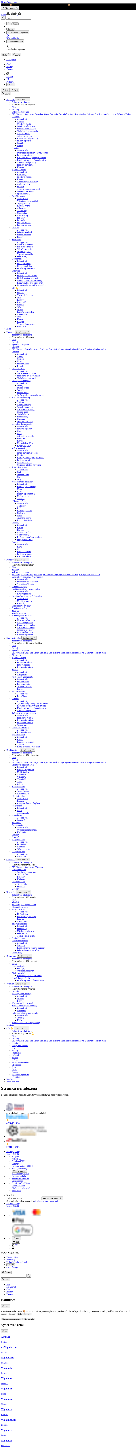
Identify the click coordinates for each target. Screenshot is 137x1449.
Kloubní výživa (23, 206)
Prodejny (15, 1163)
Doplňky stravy (18, 196)
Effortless (121, 114)
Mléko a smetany (24, 462)
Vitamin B (21, 774)
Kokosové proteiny (25, 635)
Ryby (19, 491)
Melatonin (21, 856)
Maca (19, 810)
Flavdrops (21, 438)
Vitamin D (21, 779)
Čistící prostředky (24, 266)
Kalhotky (21, 879)
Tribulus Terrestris (24, 686)
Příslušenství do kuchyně (27, 278)
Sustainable (29, 114)
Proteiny (15, 148)
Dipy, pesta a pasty (25, 539)
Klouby (20, 300)
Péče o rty (21, 919)
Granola (20, 359)
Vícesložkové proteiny (26, 162)
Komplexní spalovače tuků (28, 747)
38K (17, 1242)
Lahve (19, 1001)
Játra (19, 317)
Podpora (15, 1156)
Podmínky (10, 1260)
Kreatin (20, 179)
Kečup (20, 527)
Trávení (20, 307)
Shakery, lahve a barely (27, 275)
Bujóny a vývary (24, 445)
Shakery (20, 998)
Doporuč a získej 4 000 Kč (23, 1166)
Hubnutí (20, 305)
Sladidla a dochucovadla (27, 131)
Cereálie (20, 121)
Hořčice (20, 530)
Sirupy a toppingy (24, 429)
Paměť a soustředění (25, 312)
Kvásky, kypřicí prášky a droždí (30, 458)
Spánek (20, 309)
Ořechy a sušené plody (26, 126)
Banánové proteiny (25, 632)
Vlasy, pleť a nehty (25, 295)
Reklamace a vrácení (20, 1178)
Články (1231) (12, 1154)
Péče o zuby (22, 256)
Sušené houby (23, 392)
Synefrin (20, 744)
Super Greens (23, 791)
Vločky (20, 356)
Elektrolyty (21, 174)
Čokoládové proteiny (26, 627)
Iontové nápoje (23, 665)
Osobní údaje (12, 1267)
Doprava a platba (19, 1176)
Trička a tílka (22, 874)
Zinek (19, 782)
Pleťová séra (22, 914)
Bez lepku (54, 114)
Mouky (20, 455)
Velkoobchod (17, 1181)
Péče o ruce (22, 933)
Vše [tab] (8, 1284)
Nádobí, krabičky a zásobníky (29, 280)
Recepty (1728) (13, 1151)
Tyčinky (20, 402)
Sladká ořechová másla (27, 378)
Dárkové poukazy (19, 1171)
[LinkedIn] (13, 1248)
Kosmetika (16, 239)
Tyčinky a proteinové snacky (29, 189)
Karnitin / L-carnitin (25, 742)
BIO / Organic (18, 114)
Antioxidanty (22, 215)
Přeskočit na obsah (9, 2)
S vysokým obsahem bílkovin (81, 114)
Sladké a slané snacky (26, 129)
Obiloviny (21, 513)
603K (17, 1239)
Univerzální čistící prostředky (29, 975)
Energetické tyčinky (25, 720)
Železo (20, 784)
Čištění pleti (22, 921)
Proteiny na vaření (25, 165)
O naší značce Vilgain (21, 1183)
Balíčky (9, 1079)
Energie (20, 321)
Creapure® (21, 674)
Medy (19, 433)
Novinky (15, 109)
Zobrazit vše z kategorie (22, 102)
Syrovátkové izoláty (25, 584)
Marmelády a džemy (25, 443)
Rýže (19, 508)
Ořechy (20, 385)
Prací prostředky (24, 263)
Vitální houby (23, 794)
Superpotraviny (23, 203)
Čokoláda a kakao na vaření (29, 465)
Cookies (10, 1265)
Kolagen (20, 167)
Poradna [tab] (9, 1294)
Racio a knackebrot (25, 520)
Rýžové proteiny (24, 594)
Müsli (19, 361)
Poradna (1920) (18, 1161)
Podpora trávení (24, 222)
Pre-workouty (23, 682)
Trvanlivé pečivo (24, 518)
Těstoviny (21, 506)
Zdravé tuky (22, 210)
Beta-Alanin (22, 696)
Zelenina (20, 498)
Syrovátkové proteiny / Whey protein (32, 153)
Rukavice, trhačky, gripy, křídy (30, 283)
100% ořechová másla (26, 373)
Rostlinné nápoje (24, 556)
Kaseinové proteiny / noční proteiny (32, 160)
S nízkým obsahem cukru (105, 114)
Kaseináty (21, 603)
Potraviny (16, 116)
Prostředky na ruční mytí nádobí (30, 980)
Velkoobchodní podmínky (17, 1262)
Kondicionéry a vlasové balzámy (31, 948)
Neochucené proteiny (26, 620)
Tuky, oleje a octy (24, 136)
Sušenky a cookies (25, 407)
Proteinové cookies (25, 722)
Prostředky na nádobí (26, 268)
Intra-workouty (23, 684)
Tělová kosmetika (24, 249)
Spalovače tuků (23, 194)
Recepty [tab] (9, 1292)
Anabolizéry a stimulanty (27, 182)
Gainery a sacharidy (25, 191)
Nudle (19, 515)
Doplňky (21, 237)
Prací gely (21, 968)
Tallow (128, 114)
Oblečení (15, 227)
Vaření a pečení (23, 133)
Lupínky (20, 366)
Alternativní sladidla (25, 436)
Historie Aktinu (18, 1186)
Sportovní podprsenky (26, 872)
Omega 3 (21, 820)
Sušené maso (22, 412)
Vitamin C (21, 777)
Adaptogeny (22, 208)
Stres (19, 297)
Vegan (46, 114)
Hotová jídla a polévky (26, 486)
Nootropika (22, 213)
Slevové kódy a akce (20, 1174)
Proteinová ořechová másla (28, 376)
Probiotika (21, 844)
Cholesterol (22, 314)
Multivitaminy (23, 772)
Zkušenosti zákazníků (21, 1188)
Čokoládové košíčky (26, 409)
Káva (19, 547)
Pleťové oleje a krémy (26, 916)
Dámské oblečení (24, 232)
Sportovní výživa (19, 169)
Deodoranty (22, 928)
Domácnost (16, 259)
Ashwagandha (23, 813)
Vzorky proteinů (19, 613)
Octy (19, 479)
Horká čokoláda (24, 551)
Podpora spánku (24, 225)
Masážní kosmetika (25, 244)
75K (16, 1245)
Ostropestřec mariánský (27, 830)
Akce (14, 107)
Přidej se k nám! (13, 1082)
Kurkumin (21, 832)
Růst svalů (21, 302)
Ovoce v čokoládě (25, 421)
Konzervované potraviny (27, 138)
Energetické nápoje (25, 667)
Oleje (19, 472)
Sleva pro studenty (19, 1168)
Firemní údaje (12, 1257)
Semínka (20, 390)
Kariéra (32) (17, 1159)
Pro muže (21, 220)
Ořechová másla (24, 124)
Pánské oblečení (24, 235)
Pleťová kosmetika (25, 247)
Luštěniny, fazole (24, 510)
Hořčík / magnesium (25, 769)
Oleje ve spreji (23, 474)
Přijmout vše (29, 1319)
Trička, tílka (22, 884)
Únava (20, 319)
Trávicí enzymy (23, 849)
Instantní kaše (23, 364)
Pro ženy (21, 218)
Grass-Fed (39, 114)
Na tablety (21, 1010)
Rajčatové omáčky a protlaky (29, 537)
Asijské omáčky (24, 532)
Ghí (18, 477)
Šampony (21, 945)
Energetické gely (24, 732)
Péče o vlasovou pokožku (28, 950)
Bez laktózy (64, 114)
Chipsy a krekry (24, 405)
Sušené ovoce (23, 388)
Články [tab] (9, 1289)
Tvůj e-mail (11, 1198)
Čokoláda (21, 419)
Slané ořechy (22, 417)
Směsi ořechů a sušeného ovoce (30, 395)
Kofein (20, 689)
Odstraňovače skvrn (25, 971)
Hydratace (21, 326)
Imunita (20, 292)
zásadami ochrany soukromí (46, 1201)
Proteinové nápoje (24, 155)
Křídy (19, 1020)
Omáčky (20, 143)
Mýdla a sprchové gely (26, 931)
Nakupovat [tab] (11, 1287)
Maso (19, 489)
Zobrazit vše (22, 119)
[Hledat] (3, 18)
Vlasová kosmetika (25, 254)
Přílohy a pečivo (24, 141)
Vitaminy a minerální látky (28, 201)
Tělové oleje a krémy (26, 936)
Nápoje (20, 145)
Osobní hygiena (24, 251)
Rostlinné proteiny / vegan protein (31, 157)
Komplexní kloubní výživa (28, 803)
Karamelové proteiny (26, 625)
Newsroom (16, 1190)
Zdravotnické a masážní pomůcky (31, 285)
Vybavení (16, 271)
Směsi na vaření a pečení (27, 453)
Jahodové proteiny (25, 630)
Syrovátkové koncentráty (27, 582)
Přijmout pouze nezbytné (11, 1319)
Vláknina (21, 847)
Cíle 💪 (15, 288)
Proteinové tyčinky (25, 718)
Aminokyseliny (23, 184)
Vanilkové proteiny (25, 623)
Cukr (19, 431)
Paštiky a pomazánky (26, 494)
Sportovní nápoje (24, 177)
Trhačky (20, 1018)
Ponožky (21, 877)
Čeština (10, 85)
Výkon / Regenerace (26, 324)
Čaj (18, 549)
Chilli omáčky (23, 535)
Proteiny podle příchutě (21, 615)
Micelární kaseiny (24, 601)
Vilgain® (10, 99)
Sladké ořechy (23, 414)
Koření (20, 441)
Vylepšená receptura (20, 112)
